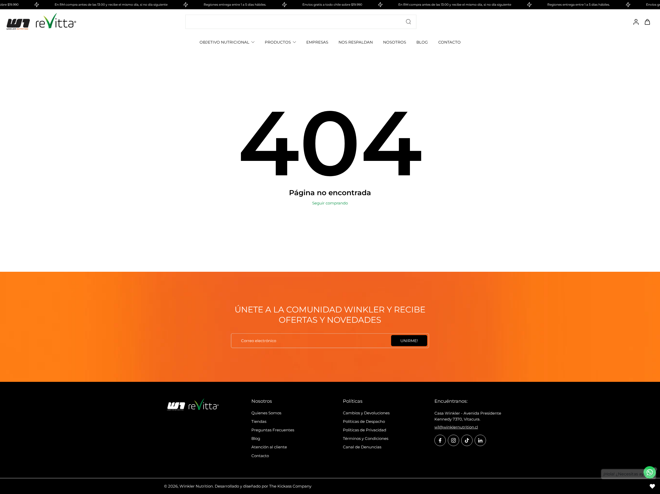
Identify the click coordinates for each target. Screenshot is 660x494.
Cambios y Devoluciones (366, 412)
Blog (255, 438)
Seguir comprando (330, 203)
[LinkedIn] (480, 440)
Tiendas (258, 421)
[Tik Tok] (467, 440)
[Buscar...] (408, 21)
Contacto (260, 455)
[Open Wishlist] (652, 486)
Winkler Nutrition (196, 486)
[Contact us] (650, 472)
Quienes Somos (266, 412)
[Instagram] (453, 440)
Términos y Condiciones (365, 438)
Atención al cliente (269, 446)
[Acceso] (635, 22)
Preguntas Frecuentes (272, 429)
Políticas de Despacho (364, 421)
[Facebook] (440, 440)
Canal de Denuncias (362, 446)
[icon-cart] (647, 22)
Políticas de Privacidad (364, 429)
